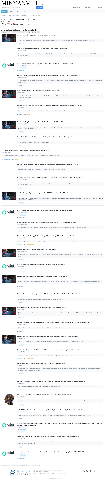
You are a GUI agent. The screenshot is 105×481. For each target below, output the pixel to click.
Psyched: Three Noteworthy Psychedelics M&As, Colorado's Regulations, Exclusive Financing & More (48, 294)
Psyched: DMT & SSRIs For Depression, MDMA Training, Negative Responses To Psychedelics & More (48, 75)
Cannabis (28, 358)
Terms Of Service (62, 473)
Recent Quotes (76, 7)
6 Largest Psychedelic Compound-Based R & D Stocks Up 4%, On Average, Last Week (43, 276)
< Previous (3, 32)
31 (32, 32)
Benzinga (20, 58)
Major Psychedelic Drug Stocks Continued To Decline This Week (37, 35)
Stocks (11, 11)
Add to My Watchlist (28, 24)
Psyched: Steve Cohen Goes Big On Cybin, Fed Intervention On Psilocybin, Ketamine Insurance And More (49, 105)
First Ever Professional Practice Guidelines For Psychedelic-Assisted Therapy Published (39, 386)
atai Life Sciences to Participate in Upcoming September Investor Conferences (41, 264)
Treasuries (38, 15)
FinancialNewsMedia (7, 159)
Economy (28, 114)
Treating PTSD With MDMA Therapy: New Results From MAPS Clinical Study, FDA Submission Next (42, 169)
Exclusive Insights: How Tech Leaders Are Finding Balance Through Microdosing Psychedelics (46, 137)
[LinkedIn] (90, 472)
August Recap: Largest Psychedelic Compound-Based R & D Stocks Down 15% (41, 307)
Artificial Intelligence (30, 244)
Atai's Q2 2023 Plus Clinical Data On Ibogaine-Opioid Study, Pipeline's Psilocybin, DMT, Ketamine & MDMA (50, 410)
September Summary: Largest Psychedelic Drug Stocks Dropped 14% (38, 90)
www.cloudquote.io (57, 470)
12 (26, 32)
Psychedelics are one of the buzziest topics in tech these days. (33, 142)
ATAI (32, 19)
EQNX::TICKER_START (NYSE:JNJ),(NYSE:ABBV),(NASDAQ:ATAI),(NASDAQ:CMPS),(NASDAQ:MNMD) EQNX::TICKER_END (32, 155)
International (31, 15)
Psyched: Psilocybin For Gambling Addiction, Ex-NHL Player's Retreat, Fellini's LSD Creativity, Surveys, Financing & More (54, 322)
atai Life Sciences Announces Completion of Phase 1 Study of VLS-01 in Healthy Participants (45, 63)
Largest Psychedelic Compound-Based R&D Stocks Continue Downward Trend (41, 363)
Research (79, 27)
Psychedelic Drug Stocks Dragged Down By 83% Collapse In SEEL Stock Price (41, 122)
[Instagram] (93, 472)
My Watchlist (88, 7)
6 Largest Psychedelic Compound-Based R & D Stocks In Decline (37, 249)
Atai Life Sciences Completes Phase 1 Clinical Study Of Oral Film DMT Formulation (42, 48)
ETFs (18, 11)
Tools (24, 11)
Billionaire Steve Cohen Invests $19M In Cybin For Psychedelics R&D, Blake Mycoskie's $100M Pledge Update (51, 177)
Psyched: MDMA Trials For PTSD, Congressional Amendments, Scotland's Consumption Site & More (48, 164)
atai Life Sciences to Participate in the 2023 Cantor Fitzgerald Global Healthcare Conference (45, 210)
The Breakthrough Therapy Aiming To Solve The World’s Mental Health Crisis (25, 150)
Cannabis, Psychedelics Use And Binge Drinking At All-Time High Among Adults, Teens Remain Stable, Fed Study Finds (46, 355)
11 (24, 32)
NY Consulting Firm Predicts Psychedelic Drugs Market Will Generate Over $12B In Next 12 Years (47, 222)
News (17, 15)
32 (35, 32)
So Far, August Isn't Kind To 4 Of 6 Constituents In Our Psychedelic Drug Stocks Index (44, 394)
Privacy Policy (53, 473)
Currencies (23, 15)
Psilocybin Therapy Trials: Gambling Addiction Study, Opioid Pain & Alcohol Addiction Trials (40, 327)
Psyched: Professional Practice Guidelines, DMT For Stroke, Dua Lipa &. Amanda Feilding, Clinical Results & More (52, 381)
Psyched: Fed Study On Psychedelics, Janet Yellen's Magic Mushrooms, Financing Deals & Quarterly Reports (50, 350)
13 (29, 32)
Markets (4, 11)
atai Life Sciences (23, 268)
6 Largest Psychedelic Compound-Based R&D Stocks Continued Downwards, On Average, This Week (48, 336)
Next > (38, 32)
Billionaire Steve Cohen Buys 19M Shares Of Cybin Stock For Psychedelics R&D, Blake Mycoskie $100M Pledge (44, 111)
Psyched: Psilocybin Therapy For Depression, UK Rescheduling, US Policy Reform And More (45, 236)
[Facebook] (87, 472)
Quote (21, 27)
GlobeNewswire (21, 70)
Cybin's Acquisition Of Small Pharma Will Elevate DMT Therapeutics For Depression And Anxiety (41, 299)
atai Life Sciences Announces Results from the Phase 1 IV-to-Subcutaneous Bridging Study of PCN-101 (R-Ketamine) (52, 452)
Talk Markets (21, 43)
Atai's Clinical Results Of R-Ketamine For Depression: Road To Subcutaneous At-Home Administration (48, 436)
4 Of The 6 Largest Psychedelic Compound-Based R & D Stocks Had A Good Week (42, 193)
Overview (11, 15)
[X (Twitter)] (83, 472)
